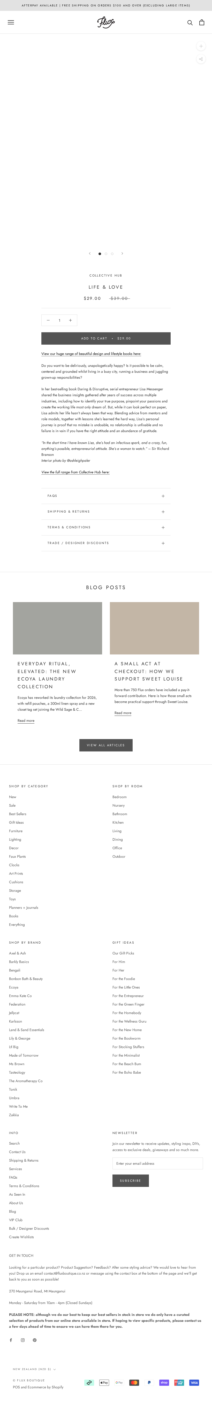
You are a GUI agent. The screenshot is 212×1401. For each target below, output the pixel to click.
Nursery (118, 805)
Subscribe (130, 1180)
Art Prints (16, 873)
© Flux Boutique (29, 1380)
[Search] (190, 22)
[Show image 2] (106, 254)
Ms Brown (16, 1063)
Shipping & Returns (69, 511)
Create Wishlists (21, 1237)
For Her (118, 970)
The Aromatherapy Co (26, 1080)
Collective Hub (106, 275)
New (12, 796)
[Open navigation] (11, 22)
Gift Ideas (16, 822)
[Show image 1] (100, 254)
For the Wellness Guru (129, 1021)
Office (117, 848)
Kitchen (118, 822)
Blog (12, 1211)
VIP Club (15, 1219)
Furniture (15, 830)
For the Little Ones (126, 987)
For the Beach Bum (126, 1063)
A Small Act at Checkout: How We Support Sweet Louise (149, 671)
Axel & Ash (17, 953)
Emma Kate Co (20, 995)
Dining (117, 839)
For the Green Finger (128, 1004)
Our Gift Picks (123, 953)
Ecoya (13, 987)
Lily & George (19, 1038)
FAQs (53, 495)
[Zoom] (201, 46)
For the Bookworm (126, 1038)
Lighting (15, 839)
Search (14, 1143)
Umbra (14, 1097)
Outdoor (118, 856)
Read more (26, 720)
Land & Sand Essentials (26, 1029)
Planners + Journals (23, 907)
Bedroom (119, 796)
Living (117, 830)
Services (15, 1168)
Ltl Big (13, 1046)
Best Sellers (17, 813)
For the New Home (127, 1029)
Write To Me (18, 1106)
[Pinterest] (34, 1340)
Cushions (16, 882)
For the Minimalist (126, 1055)
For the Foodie (123, 978)
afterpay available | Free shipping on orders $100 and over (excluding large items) (106, 5)
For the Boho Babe (126, 1072)
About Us (16, 1202)
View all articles (106, 745)
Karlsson (15, 1021)
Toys (12, 899)
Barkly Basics (19, 961)
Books (13, 916)
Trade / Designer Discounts (78, 543)
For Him (118, 961)
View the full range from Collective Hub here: (75, 472)
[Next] (122, 253)
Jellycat (14, 1012)
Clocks (14, 865)
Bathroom (119, 813)
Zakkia (14, 1114)
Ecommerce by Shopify (45, 1387)
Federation (17, 1004)
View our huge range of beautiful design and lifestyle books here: (91, 353)
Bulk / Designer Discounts (29, 1228)
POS (16, 1387)
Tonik (13, 1089)
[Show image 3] (112, 254)
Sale (12, 805)
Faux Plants (17, 856)
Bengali (14, 970)
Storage (15, 890)
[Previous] (89, 253)
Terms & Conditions (69, 527)
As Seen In (17, 1194)
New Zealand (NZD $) (32, 1369)
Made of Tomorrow (24, 1055)
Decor (14, 848)
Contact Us (17, 1151)
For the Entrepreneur (128, 995)
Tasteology (17, 1072)
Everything (17, 924)
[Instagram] (23, 1340)
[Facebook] (11, 1340)
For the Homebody (126, 1012)
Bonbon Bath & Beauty (26, 978)
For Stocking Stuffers (128, 1046)
